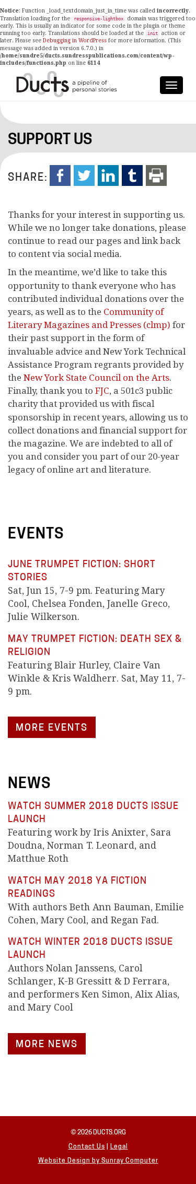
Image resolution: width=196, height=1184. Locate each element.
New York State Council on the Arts (96, 377)
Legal (119, 1147)
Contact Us (86, 1147)
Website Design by (69, 1161)
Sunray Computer (129, 1161)
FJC (102, 390)
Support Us (50, 140)
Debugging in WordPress (75, 40)
